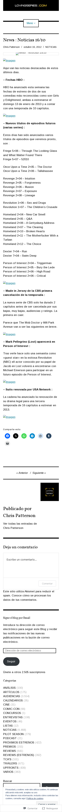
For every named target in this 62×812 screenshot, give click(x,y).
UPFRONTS (11, 767)
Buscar (7, 781)
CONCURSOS (12, 713)
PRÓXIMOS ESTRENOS (18, 742)
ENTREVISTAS (13, 717)
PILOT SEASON (13, 734)
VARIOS (8, 771)
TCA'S (7, 759)
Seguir (11, 661)
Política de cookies (34, 798)
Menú (30, 23)
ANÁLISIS (9, 687)
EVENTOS (10, 721)
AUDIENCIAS (11, 696)
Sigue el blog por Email (16, 618)
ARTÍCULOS (11, 692)
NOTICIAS (51, 47)
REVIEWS (9, 751)
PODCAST (10, 738)
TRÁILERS (10, 763)
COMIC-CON (11, 708)
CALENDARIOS (13, 700)
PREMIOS (9, 746)
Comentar (47, 583)
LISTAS (8, 725)
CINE (6, 704)
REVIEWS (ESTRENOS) (18, 755)
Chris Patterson (11, 47)
